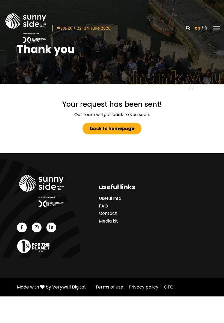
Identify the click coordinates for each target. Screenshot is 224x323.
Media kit (108, 221)
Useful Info (110, 198)
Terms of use (109, 287)
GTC (168, 287)
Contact (108, 213)
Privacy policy (143, 287)
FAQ (103, 206)
